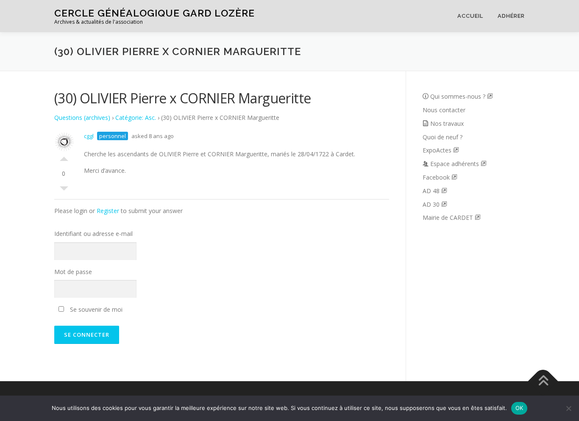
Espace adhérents (455, 164)
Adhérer (511, 16)
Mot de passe (73, 272)
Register (108, 211)
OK (519, 407)
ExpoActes (438, 150)
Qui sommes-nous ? (458, 96)
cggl (89, 136)
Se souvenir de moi (95, 309)
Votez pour (64, 156)
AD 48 (432, 191)
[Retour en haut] (543, 381)
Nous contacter (444, 110)
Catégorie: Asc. (135, 118)
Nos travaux (447, 123)
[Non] (568, 408)
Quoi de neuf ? (442, 137)
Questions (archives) (82, 118)
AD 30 (432, 204)
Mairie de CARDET (449, 217)
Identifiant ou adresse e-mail (93, 234)
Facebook (437, 177)
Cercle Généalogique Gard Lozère (154, 13)
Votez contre (64, 190)
